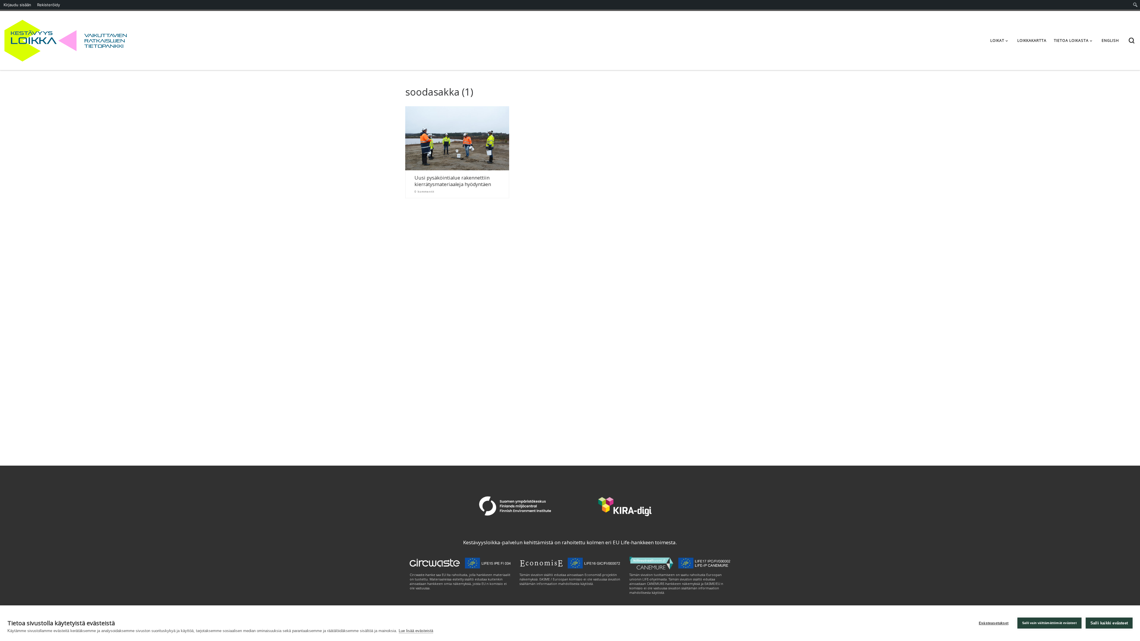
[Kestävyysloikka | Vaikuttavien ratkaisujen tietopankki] (40, 39)
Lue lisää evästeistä (416, 631)
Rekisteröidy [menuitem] (48, 4)
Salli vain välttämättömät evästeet (1049, 623)
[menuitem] (1135, 4)
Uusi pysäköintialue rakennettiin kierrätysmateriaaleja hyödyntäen (452, 181)
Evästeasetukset (993, 623)
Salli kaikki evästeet (1109, 623)
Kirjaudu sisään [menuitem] (17, 4)
